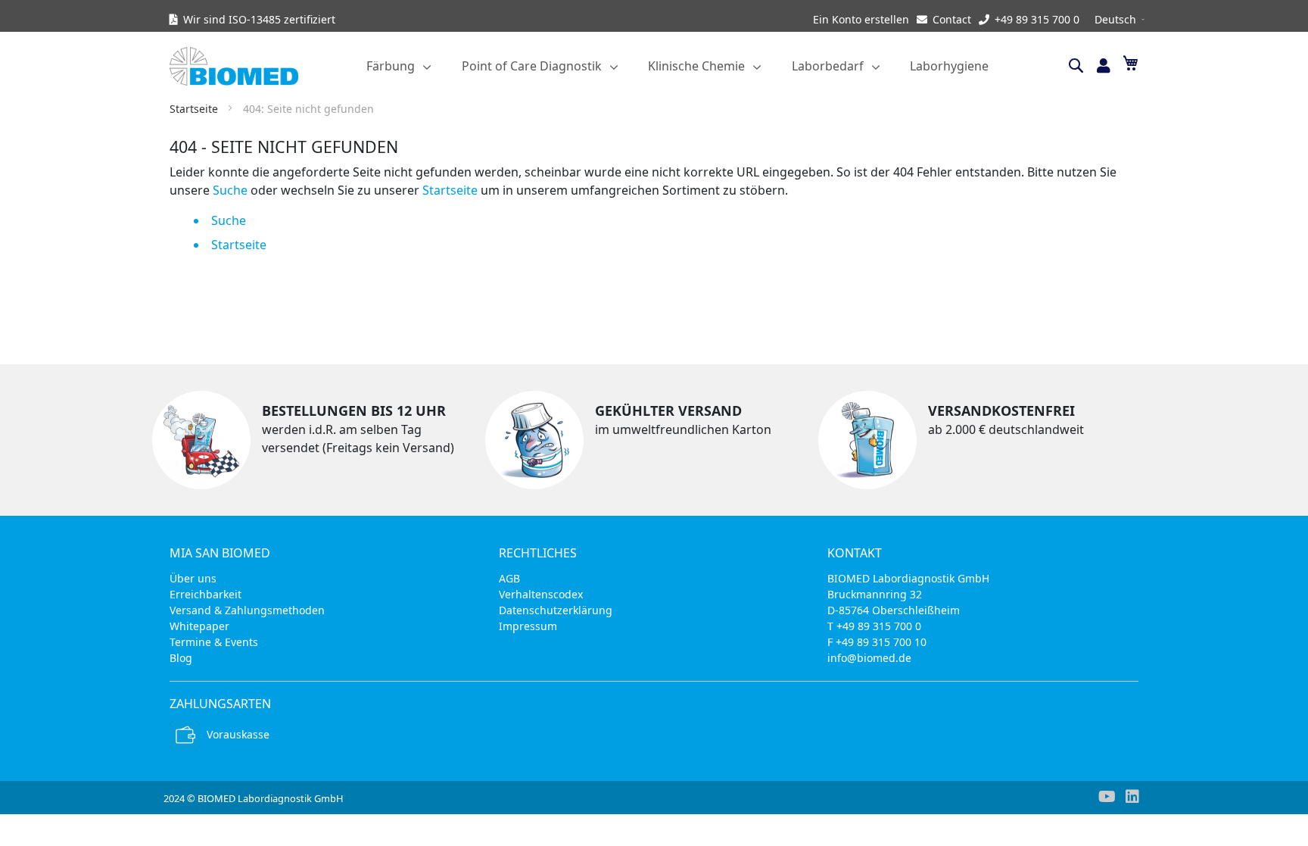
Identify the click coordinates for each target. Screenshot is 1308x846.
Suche (230, 190)
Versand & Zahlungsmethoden (247, 610)
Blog (181, 658)
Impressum (528, 626)
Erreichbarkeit (205, 594)
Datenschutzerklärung (555, 610)
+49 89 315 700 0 (1037, 19)
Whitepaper (199, 626)
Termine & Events (214, 642)
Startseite (195, 108)
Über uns (193, 578)
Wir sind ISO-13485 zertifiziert (259, 19)
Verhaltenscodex (541, 594)
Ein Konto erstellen (861, 19)
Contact (952, 19)
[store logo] (245, 66)
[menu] (677, 66)
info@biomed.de (869, 658)
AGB (509, 578)
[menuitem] (399, 66)
